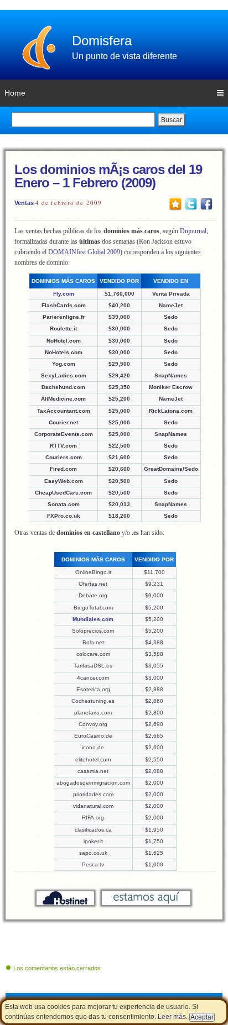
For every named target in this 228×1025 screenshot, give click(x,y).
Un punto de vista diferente (124, 56)
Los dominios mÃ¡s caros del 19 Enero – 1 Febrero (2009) (108, 176)
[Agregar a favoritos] (175, 203)
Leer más (172, 1017)
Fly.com (63, 294)
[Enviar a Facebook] (206, 203)
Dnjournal (193, 231)
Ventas (24, 202)
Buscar (171, 120)
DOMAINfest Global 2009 (84, 252)
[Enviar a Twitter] (191, 203)
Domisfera (102, 40)
